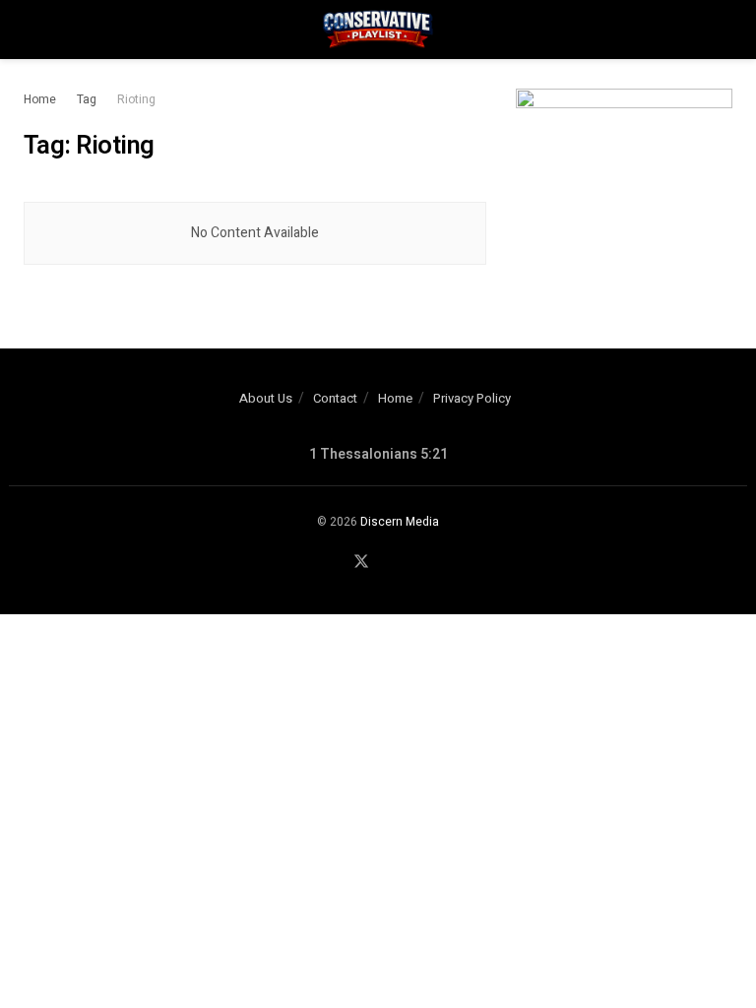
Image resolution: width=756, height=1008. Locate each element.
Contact (335, 398)
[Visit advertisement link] (624, 179)
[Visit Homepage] (378, 29)
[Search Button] (724, 29)
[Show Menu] (32, 29)
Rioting (136, 99)
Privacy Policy (472, 398)
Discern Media (399, 522)
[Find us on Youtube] (386, 563)
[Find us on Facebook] (337, 563)
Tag (86, 99)
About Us (265, 398)
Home (40, 99)
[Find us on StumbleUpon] (408, 563)
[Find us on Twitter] (361, 562)
